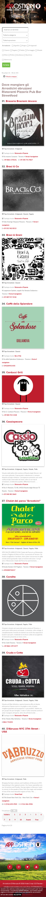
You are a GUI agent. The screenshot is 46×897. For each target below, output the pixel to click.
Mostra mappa (11, 76)
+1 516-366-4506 (26, 804)
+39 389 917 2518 (9, 297)
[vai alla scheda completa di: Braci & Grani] (23, 259)
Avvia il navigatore (31, 156)
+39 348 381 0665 (9, 494)
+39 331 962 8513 (9, 228)
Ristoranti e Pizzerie (21, 153)
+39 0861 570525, (10, 160)
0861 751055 (8, 722)
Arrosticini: (6, 45)
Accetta (17, 895)
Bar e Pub (18, 356)
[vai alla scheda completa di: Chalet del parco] (23, 524)
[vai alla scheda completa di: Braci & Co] (23, 190)
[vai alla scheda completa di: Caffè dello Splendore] (23, 327)
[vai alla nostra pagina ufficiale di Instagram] (18, 867)
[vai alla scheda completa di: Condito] (23, 600)
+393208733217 (9, 570)
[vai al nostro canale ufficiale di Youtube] (36, 867)
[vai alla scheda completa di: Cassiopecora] (23, 445)
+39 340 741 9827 (26, 160)
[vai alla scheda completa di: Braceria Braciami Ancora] (23, 125)
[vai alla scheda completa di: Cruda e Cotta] (23, 676)
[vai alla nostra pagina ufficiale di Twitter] (27, 867)
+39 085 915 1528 (10, 415)
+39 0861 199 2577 (11, 646)
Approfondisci (27, 894)
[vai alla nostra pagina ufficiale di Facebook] (9, 867)
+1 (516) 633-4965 (10, 804)
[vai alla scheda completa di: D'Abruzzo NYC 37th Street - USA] (23, 755)
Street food (18, 794)
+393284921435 (9, 366)
